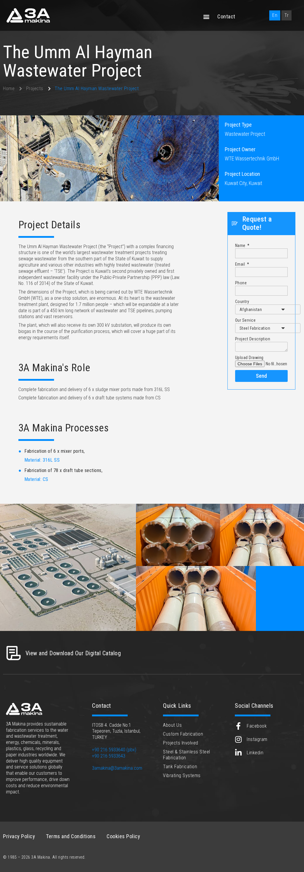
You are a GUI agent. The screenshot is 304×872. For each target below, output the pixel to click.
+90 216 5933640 (108, 750)
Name (241, 245)
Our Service (245, 320)
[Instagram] (238, 739)
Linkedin (255, 752)
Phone (241, 282)
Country (242, 301)
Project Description (252, 339)
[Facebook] (238, 726)
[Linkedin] (238, 752)
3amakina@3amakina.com (117, 768)
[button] (207, 17)
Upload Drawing (249, 357)
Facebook (257, 726)
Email (240, 264)
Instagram (257, 739)
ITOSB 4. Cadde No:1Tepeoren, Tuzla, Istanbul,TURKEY (116, 731)
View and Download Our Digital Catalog (73, 653)
